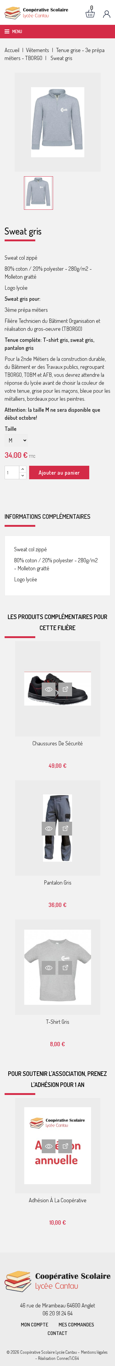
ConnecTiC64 (68, 1358)
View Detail (65, 689)
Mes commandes (76, 1325)
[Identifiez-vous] (106, 14)
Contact (57, 1333)
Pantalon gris (57, 882)
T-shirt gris (57, 1021)
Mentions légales (94, 1352)
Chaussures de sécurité (58, 743)
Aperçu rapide (49, 689)
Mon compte (34, 1325)
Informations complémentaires (47, 516)
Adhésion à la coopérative (57, 1200)
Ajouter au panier (59, 472)
